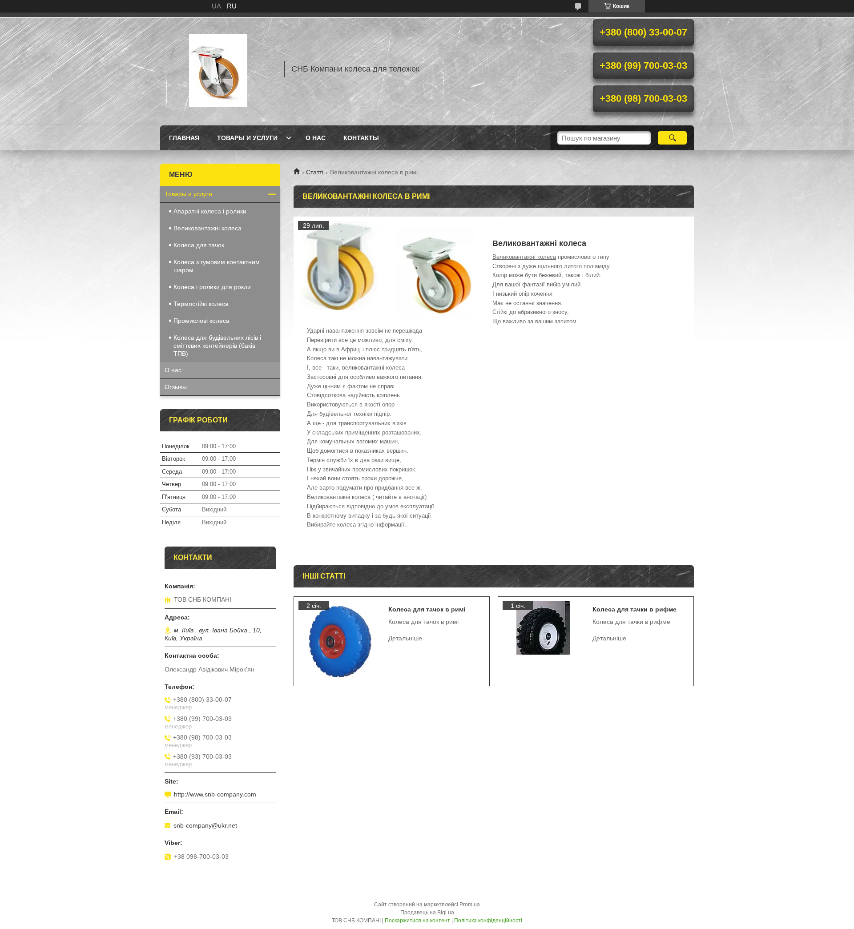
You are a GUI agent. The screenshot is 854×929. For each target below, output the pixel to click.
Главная (184, 137)
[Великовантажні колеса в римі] (342, 265)
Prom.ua (469, 904)
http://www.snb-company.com (215, 794)
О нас (316, 137)
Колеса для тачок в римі (426, 609)
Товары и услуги (247, 137)
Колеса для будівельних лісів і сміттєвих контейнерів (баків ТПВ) (217, 345)
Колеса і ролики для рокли (212, 286)
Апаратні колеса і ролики (209, 211)
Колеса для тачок (198, 245)
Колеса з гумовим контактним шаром (216, 265)
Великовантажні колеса (524, 256)
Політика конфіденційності (488, 920)
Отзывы (176, 386)
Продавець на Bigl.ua (427, 912)
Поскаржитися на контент (417, 920)
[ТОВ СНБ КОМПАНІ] (218, 69)
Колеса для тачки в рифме (634, 609)
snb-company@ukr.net (205, 825)
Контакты (361, 137)
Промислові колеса (201, 320)
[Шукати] (672, 138)
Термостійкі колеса (201, 303)
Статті (314, 172)
